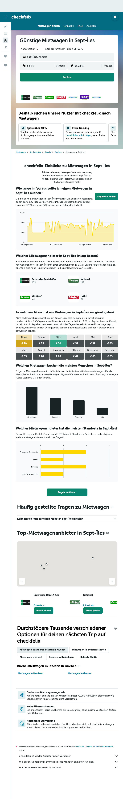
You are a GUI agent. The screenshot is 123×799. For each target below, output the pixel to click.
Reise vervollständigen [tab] (61, 657)
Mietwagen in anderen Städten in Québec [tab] (42, 649)
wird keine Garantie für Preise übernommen (94, 747)
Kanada (48, 152)
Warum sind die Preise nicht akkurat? (40, 767)
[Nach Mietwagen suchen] (5, 40)
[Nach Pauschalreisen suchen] (5, 47)
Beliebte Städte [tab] (88, 657)
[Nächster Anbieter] (112, 581)
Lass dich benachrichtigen (78, 135)
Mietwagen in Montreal (30, 673)
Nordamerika (35, 152)
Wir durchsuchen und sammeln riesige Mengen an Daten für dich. (56, 761)
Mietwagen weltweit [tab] (31, 657)
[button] (5, 17)
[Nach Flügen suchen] (5, 27)
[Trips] (5, 56)
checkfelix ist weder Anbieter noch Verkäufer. (45, 756)
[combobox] (30, 49)
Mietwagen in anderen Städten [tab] (89, 649)
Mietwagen (21, 152)
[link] (106, 196)
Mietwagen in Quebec (79, 673)
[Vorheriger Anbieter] (22, 581)
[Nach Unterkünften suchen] (5, 33)
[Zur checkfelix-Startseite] (21, 17)
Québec (58, 152)
